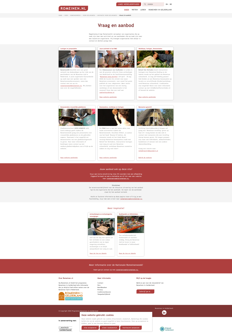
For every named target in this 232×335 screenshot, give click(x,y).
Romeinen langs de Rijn (108, 77)
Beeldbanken (102, 287)
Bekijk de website (145, 158)
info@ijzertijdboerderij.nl (148, 151)
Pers (99, 285)
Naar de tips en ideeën (98, 253)
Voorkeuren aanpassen (130, 328)
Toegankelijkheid (104, 294)
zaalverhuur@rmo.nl (107, 92)
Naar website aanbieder (108, 97)
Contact (100, 283)
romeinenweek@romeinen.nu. (118, 179)
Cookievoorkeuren (104, 292)
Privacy (100, 290)
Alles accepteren (90, 328)
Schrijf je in (144, 291)
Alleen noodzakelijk (109, 328)
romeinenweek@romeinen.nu (71, 86)
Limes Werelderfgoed (128, 4)
